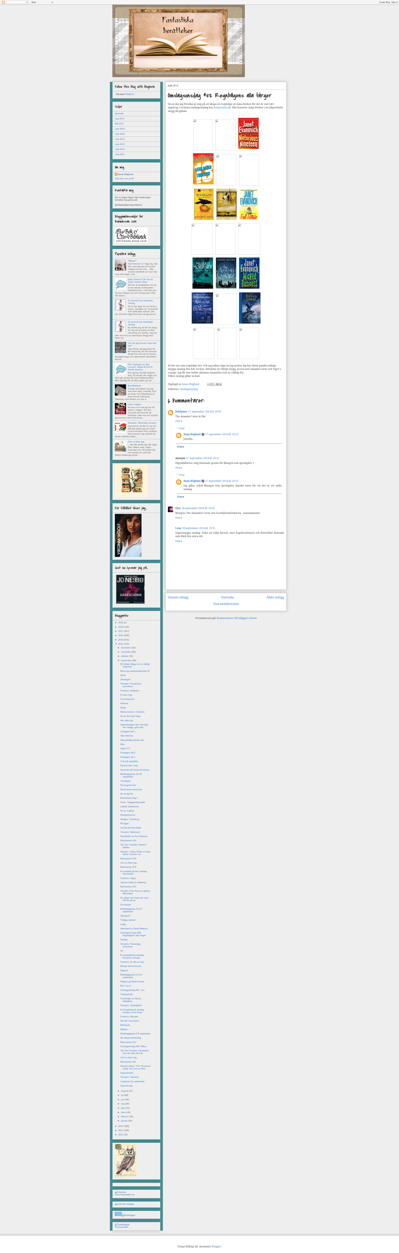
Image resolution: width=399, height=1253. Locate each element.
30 (121, 951)
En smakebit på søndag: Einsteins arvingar (132, 956)
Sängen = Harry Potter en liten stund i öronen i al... (135, 853)
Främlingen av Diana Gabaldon (130, 999)
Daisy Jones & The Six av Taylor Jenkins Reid (140, 280)
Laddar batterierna (129, 806)
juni (123, 1099)
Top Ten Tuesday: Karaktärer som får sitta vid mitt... (134, 1051)
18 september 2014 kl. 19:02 (198, 508)
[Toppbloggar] (122, 1224)
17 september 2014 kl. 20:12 (202, 458)
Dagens (124, 970)
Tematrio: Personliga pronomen (130, 945)
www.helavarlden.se (125, 1194)
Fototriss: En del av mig (132, 962)
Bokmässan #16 (128, 840)
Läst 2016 (120, 128)
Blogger (216, 1246)
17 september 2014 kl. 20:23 (221, 434)
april (123, 1108)
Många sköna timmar (130, 966)
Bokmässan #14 (128, 867)
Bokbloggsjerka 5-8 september (135, 1033)
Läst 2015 (120, 134)
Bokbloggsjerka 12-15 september (131, 976)
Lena (178, 528)
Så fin (123, 675)
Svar (182, 428)
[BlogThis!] (211, 384)
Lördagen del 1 (127, 731)
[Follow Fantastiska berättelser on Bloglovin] (125, 95)
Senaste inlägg (178, 597)
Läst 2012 (120, 149)
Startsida (227, 597)
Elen (178, 508)
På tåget (124, 823)
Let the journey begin (130, 827)
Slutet (123, 707)
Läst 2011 (120, 154)
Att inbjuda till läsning (130, 1038)
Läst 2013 (120, 144)
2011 (121, 1134)
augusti (125, 1091)
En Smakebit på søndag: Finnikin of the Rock (132, 1011)
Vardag (123, 939)
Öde (122, 744)
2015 (121, 639)
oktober (125, 656)
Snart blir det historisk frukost (134, 770)
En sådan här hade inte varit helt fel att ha (134, 899)
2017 (121, 631)
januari (124, 1120)
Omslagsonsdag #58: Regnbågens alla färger (133, 934)
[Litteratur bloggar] (124, 1204)
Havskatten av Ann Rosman (134, 836)
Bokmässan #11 (128, 1062)
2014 (121, 644)
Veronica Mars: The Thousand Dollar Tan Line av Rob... (135, 1067)
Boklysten (181, 411)
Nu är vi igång (127, 810)
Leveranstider (121, 1227)
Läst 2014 (120, 139)
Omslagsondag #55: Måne (133, 1046)
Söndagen (125, 679)
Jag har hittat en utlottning (133, 882)
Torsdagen (125, 781)
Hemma (124, 703)
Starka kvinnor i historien (132, 712)
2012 (121, 1130)
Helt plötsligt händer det (132, 740)
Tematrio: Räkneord (130, 832)
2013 (121, 1126)
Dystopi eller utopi (129, 765)
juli (122, 1095)
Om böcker (125, 904)
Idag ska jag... (127, 1085)
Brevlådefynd (134, 385)
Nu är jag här (126, 793)
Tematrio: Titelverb (129, 1077)
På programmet (128, 785)
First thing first (127, 699)
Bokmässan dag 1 (129, 798)
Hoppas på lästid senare (132, 981)
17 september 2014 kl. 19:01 (204, 411)
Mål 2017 (119, 123)
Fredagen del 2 (127, 752)
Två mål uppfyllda (129, 761)
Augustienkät (126, 1073)
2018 (121, 627)
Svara (178, 421)
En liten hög (126, 695)
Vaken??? (125, 748)
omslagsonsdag (189, 389)
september (126, 660)
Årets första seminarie (131, 789)
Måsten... (125, 1029)
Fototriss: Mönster (129, 1016)
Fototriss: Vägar (128, 878)
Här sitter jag (126, 720)
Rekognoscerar (127, 815)
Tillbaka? (132, 261)
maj (123, 1103)
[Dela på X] (214, 384)
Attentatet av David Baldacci (134, 928)
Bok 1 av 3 (125, 985)
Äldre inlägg (275, 597)
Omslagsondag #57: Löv (132, 990)
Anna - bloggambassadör (132, 802)
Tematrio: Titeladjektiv (131, 1005)
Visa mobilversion (226, 604)
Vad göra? (125, 915)
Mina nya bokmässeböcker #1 (135, 671)
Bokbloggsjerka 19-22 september (131, 910)
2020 (121, 622)
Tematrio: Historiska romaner (142, 423)
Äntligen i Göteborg (129, 819)
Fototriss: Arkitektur (129, 690)
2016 (121, 635)
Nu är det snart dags (130, 716)
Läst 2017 (120, 118)
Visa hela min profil (124, 178)
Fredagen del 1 (127, 757)
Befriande (125, 1025)
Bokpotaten (221, 107)
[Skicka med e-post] (208, 384)
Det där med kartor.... (130, 1021)
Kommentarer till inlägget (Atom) (237, 618)
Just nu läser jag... (137, 441)
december (126, 647)
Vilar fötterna (126, 735)
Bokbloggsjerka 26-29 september (131, 775)
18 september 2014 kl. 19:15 (198, 528)
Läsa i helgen (134, 404)
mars (124, 1112)
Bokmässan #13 (128, 886)
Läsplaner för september (132, 1081)
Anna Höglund (192, 434)
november (126, 652)
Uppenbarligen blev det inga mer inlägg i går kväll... (134, 726)
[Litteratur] (120, 1192)
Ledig (123, 924)
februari (125, 1116)
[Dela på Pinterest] (220, 384)
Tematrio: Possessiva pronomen (130, 685)
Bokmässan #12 (128, 1042)
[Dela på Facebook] (217, 384)
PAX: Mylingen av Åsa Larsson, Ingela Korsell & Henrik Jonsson (140, 367)
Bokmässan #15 (128, 858)
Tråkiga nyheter (128, 920)
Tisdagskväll (126, 994)
